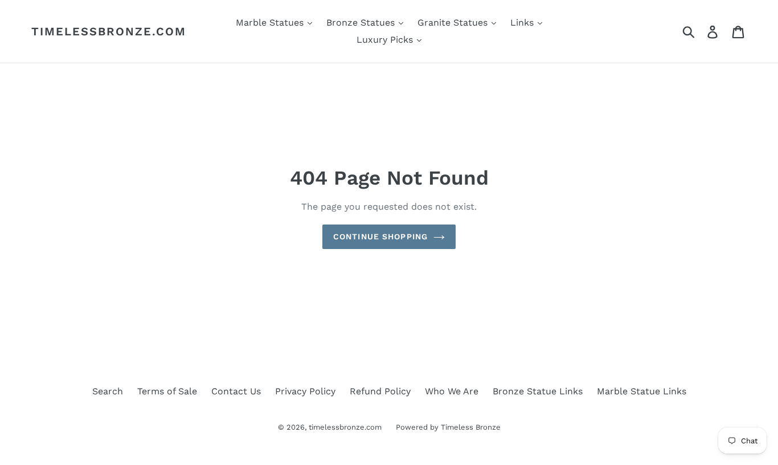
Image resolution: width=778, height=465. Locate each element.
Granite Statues (453, 22)
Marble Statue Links (641, 391)
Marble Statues (271, 22)
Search (107, 391)
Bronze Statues (362, 22)
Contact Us (236, 391)
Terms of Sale (167, 391)
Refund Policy (380, 391)
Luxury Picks (386, 39)
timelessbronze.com (108, 31)
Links (523, 22)
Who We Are (451, 391)
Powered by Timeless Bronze (448, 427)
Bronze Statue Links (538, 391)
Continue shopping (380, 236)
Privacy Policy (305, 391)
